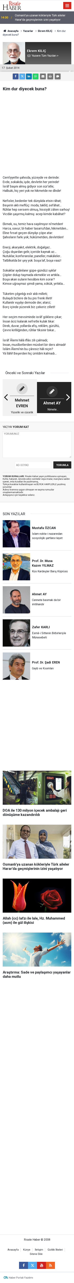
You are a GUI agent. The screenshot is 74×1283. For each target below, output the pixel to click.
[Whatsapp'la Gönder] (35, 76)
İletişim (39, 1249)
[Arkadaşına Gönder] (43, 76)
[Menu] (67, 5)
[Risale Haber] (12, 5)
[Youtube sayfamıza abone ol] (41, 1265)
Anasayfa (13, 1249)
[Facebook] (15, 76)
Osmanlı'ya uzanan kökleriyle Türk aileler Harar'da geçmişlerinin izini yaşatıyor (40, 17)
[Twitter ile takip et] (32, 1265)
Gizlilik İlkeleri (55, 1249)
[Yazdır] (50, 76)
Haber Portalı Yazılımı (21, 1277)
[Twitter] (22, 76)
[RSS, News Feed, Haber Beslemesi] (50, 1265)
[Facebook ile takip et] (23, 1265)
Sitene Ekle (36, 1254)
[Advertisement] (37, 133)
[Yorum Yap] (58, 76)
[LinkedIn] (29, 76)
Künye (26, 1249)
